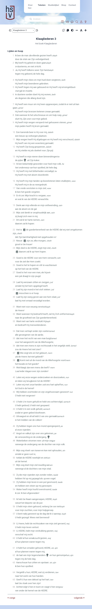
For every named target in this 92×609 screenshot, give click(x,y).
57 (14, 513)
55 (14, 499)
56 (14, 506)
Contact (72, 5)
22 (14, 229)
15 (14, 171)
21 (14, 220)
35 (14, 338)
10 (14, 132)
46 (14, 426)
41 (14, 384)
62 (14, 555)
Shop (63, 5)
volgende (79, 598)
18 (14, 195)
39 (14, 367)
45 (14, 416)
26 (14, 265)
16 (14, 181)
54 (14, 489)
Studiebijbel (53, 5)
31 (14, 306)
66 (14, 587)
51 (14, 465)
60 (14, 538)
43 (14, 401)
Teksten (42, 5)
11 (14, 139)
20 (14, 212)
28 (14, 282)
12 (14, 147)
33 (14, 321)
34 (14, 331)
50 (14, 457)
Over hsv (30, 6)
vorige (11, 598)
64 (14, 572)
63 (14, 562)
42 (14, 392)
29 (14, 289)
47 (14, 433)
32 (14, 314)
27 (14, 272)
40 (14, 377)
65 (14, 579)
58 (14, 523)
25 (14, 258)
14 (14, 164)
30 (14, 297)
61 (14, 548)
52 (14, 475)
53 (14, 482)
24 (14, 248)
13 (14, 156)
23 (14, 240)
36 (14, 345)
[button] (62, 21)
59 (14, 531)
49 (14, 450)
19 (14, 205)
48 (14, 440)
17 (14, 188)
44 (14, 409)
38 (14, 360)
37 (14, 353)
